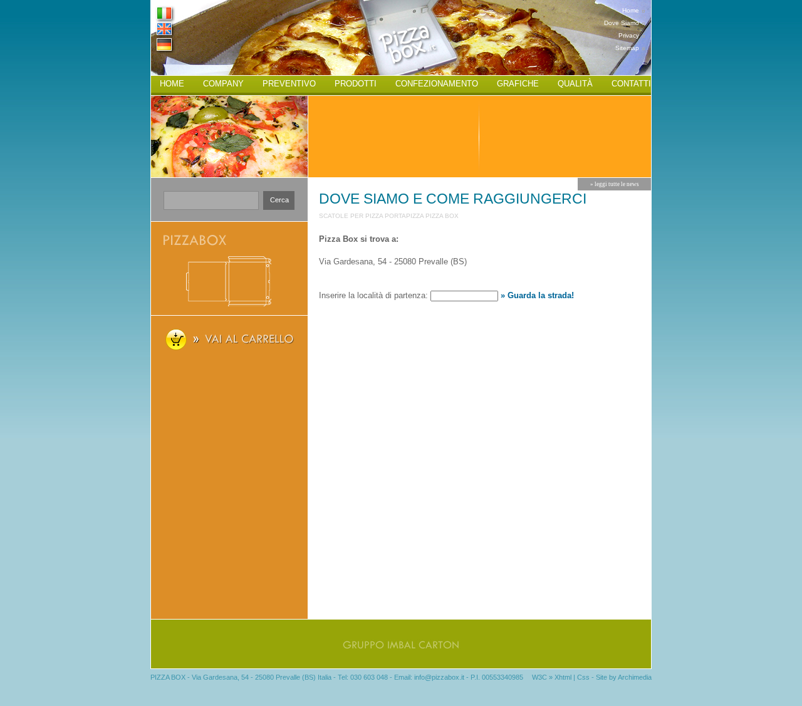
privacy (628, 35)
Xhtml (563, 677)
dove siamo (621, 22)
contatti (631, 83)
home (630, 10)
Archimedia (635, 677)
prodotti (356, 83)
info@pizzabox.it (439, 677)
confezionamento (436, 83)
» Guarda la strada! (537, 295)
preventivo (289, 83)
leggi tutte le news (617, 184)
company (223, 83)
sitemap (627, 47)
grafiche (518, 83)
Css (583, 677)
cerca (279, 200)
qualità (575, 83)
